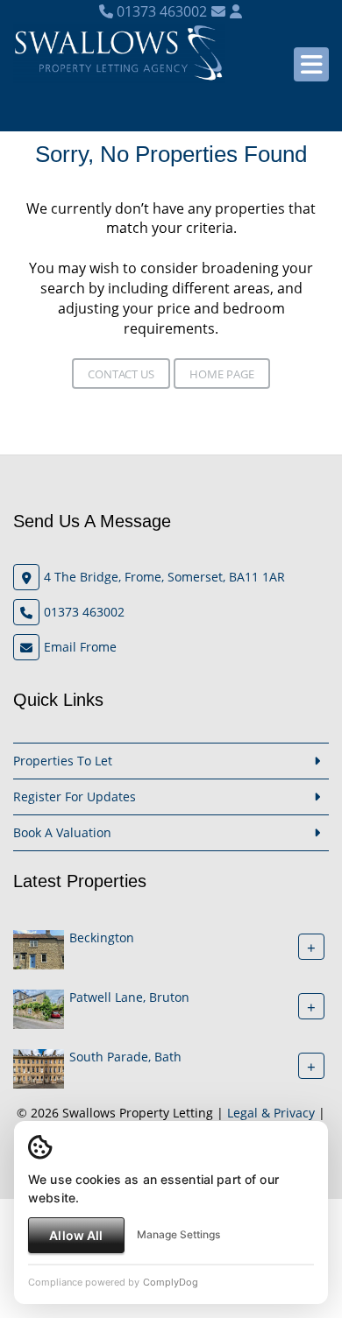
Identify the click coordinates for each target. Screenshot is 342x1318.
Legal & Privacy (271, 1112)
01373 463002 (160, 11)
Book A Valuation (62, 832)
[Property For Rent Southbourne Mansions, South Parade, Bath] (38, 1067)
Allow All (76, 1235)
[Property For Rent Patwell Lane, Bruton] (38, 1007)
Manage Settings (178, 1234)
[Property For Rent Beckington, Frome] (38, 948)
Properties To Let (62, 760)
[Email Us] (218, 11)
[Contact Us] (236, 11)
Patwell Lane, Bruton (129, 997)
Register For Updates (74, 796)
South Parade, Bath (125, 1056)
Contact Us (121, 374)
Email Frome (80, 646)
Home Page (221, 374)
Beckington (101, 937)
